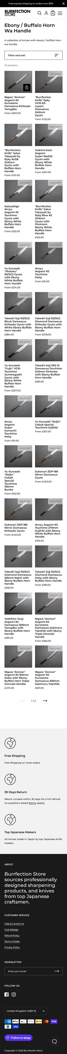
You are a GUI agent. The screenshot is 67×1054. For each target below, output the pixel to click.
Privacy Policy (12, 947)
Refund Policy (11, 935)
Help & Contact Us (14, 923)
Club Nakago (11, 929)
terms (32, 803)
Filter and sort (16, 55)
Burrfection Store (33, 1050)
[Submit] (57, 971)
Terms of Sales (12, 941)
